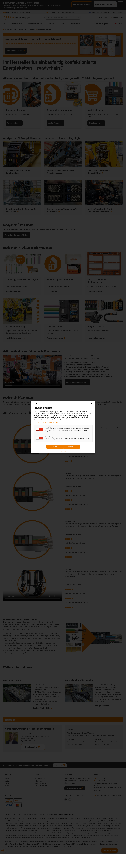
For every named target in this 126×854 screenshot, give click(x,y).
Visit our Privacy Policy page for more (46, 422)
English (36, 404)
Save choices (63, 451)
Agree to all (71, 447)
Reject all (54, 447)
